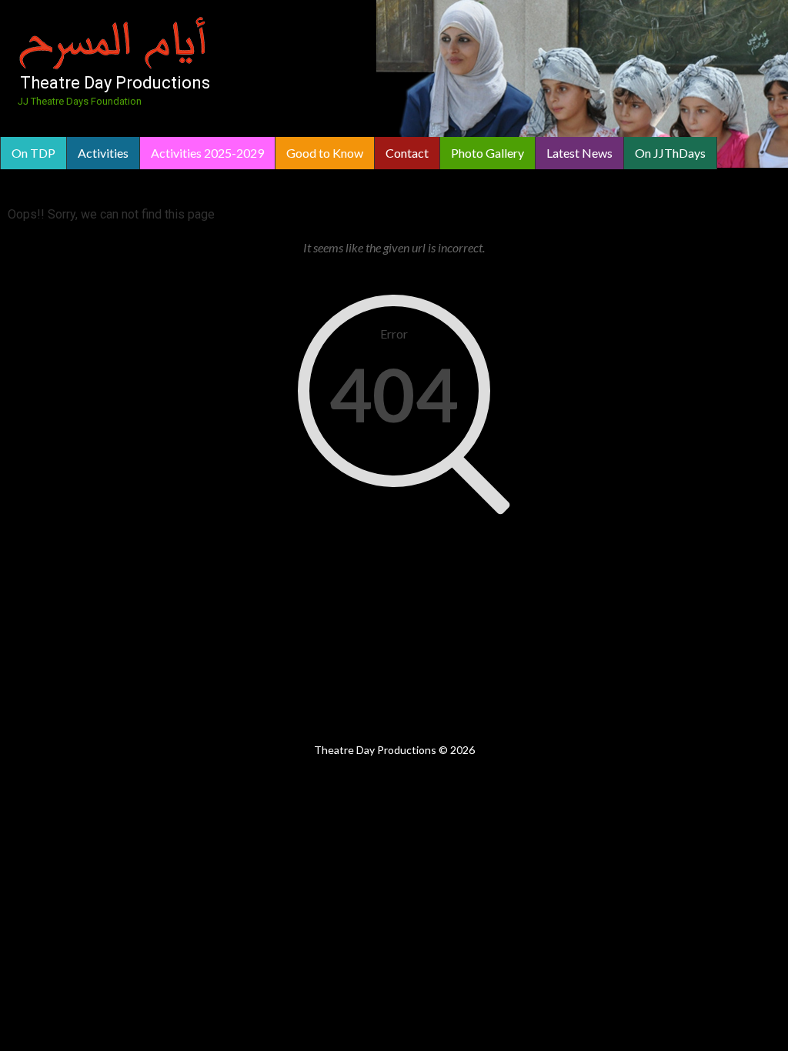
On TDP (33, 152)
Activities (103, 152)
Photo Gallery (487, 152)
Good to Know (324, 152)
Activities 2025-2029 (207, 152)
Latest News (579, 152)
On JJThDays (670, 152)
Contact (407, 152)
